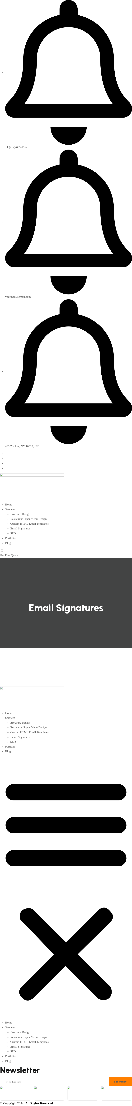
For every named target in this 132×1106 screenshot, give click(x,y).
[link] (15, 1093)
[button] (66, 888)
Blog (8, 543)
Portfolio (10, 538)
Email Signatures (20, 528)
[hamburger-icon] (1, 500)
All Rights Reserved (39, 1103)
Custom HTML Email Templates (29, 523)
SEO (13, 533)
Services (10, 509)
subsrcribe (120, 1081)
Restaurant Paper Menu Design (28, 518)
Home (8, 504)
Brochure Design (20, 514)
